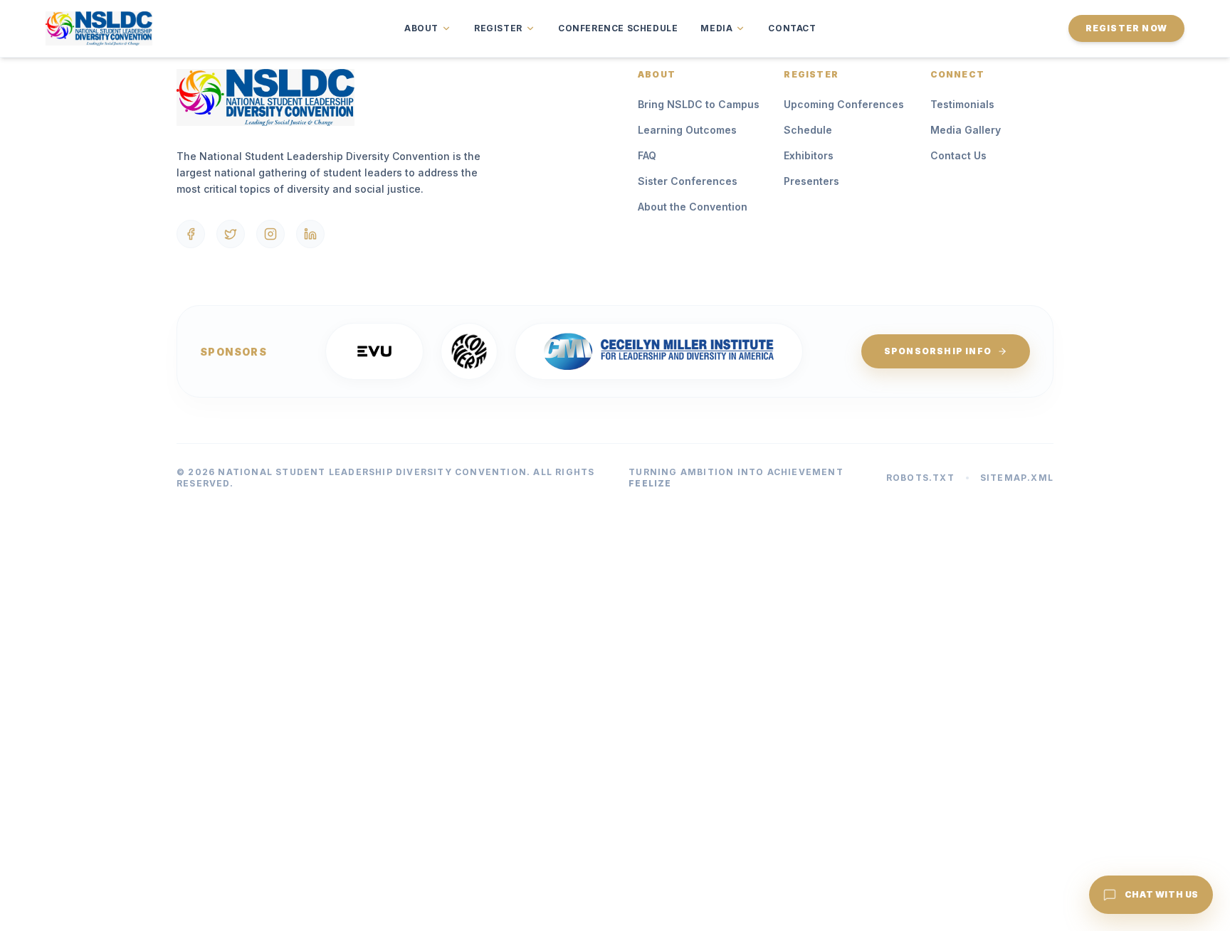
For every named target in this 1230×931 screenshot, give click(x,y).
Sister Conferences (687, 181)
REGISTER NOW (1126, 28)
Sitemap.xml (1016, 477)
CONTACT (792, 28)
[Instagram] (270, 234)
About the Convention (692, 207)
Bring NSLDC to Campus (698, 104)
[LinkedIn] (310, 234)
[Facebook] (191, 234)
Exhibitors (809, 155)
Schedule (808, 130)
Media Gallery (965, 130)
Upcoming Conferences (844, 104)
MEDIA (716, 28)
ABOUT (421, 28)
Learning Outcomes (687, 130)
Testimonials (962, 104)
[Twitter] (230, 234)
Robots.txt (920, 477)
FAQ (647, 155)
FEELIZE (650, 483)
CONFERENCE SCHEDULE (618, 28)
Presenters (811, 181)
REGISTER (498, 28)
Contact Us (958, 155)
